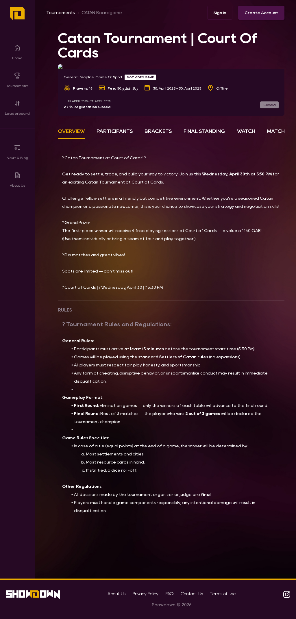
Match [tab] (276, 131)
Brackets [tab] (158, 131)
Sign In (220, 12)
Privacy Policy (145, 594)
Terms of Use (223, 594)
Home (17, 58)
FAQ (169, 594)
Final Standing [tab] (204, 131)
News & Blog (17, 157)
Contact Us (192, 594)
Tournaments (17, 85)
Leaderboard (17, 113)
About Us (17, 185)
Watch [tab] (246, 131)
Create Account (261, 12)
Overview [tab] (71, 131)
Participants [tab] (115, 131)
